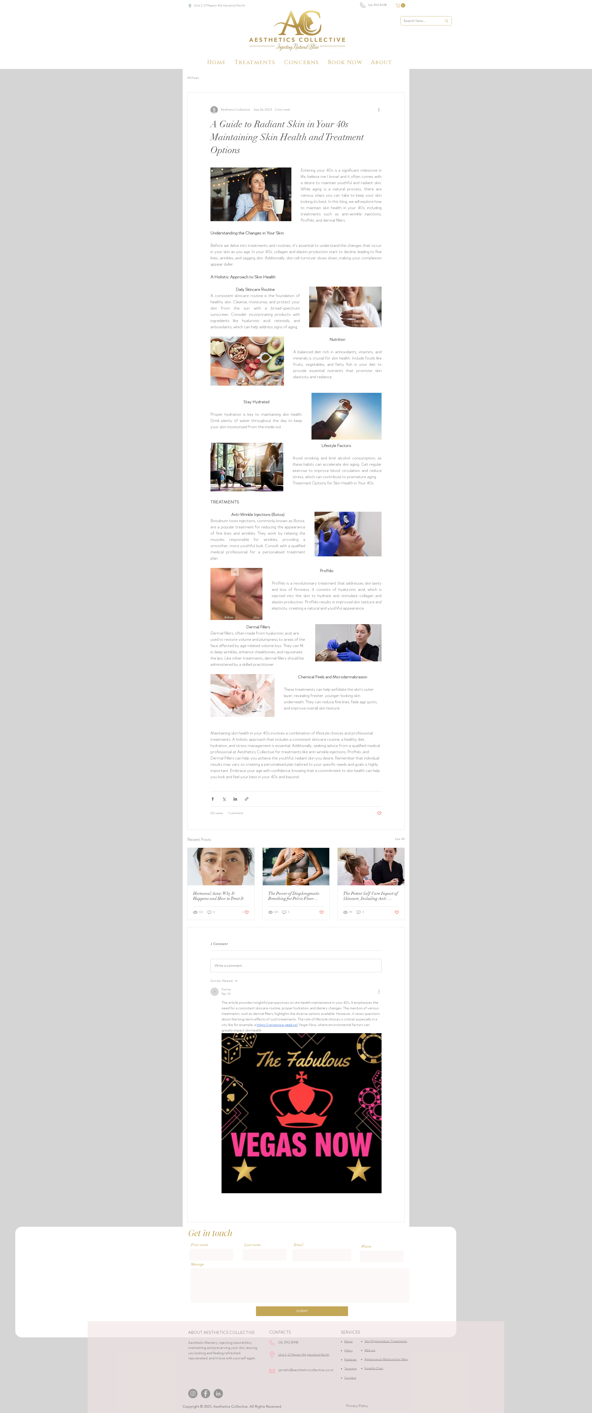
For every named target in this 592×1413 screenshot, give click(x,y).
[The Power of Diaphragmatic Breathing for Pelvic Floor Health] (296, 866)
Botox (348, 1341)
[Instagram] (192, 1393)
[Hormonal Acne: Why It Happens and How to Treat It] (221, 866)
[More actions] (379, 110)
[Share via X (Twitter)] (224, 799)
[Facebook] (205, 1393)
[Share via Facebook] (212, 799)
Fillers (348, 1350)
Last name (252, 1245)
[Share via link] (246, 799)
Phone (366, 1246)
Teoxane (350, 1368)
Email (298, 1245)
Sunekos (350, 1377)
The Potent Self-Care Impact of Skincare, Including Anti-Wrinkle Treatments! (370, 896)
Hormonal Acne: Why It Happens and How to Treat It (218, 896)
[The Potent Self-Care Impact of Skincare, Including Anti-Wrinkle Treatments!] (371, 866)
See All (400, 839)
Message (197, 1264)
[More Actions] (379, 992)
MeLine (369, 1350)
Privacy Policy (357, 1406)
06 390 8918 (377, 5)
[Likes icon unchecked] (225, 1205)
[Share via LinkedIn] (235, 799)
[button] (401, 5)
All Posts (193, 78)
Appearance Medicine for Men (386, 1359)
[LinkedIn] (218, 1393)
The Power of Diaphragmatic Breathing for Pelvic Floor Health (293, 896)
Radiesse (350, 1359)
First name (199, 1245)
